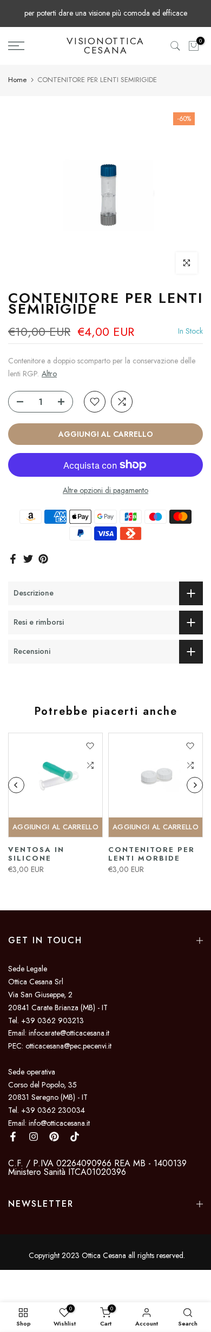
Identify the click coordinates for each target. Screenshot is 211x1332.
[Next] (195, 785)
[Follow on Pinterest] (54, 1136)
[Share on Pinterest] (43, 558)
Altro (49, 373)
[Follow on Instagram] (33, 1136)
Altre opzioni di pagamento (105, 490)
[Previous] (16, 785)
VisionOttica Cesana (105, 46)
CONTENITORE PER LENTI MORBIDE (151, 854)
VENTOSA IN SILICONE (36, 854)
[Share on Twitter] (28, 558)
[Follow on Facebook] (13, 1136)
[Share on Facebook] (13, 558)
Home (17, 80)
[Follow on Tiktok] (75, 1136)
